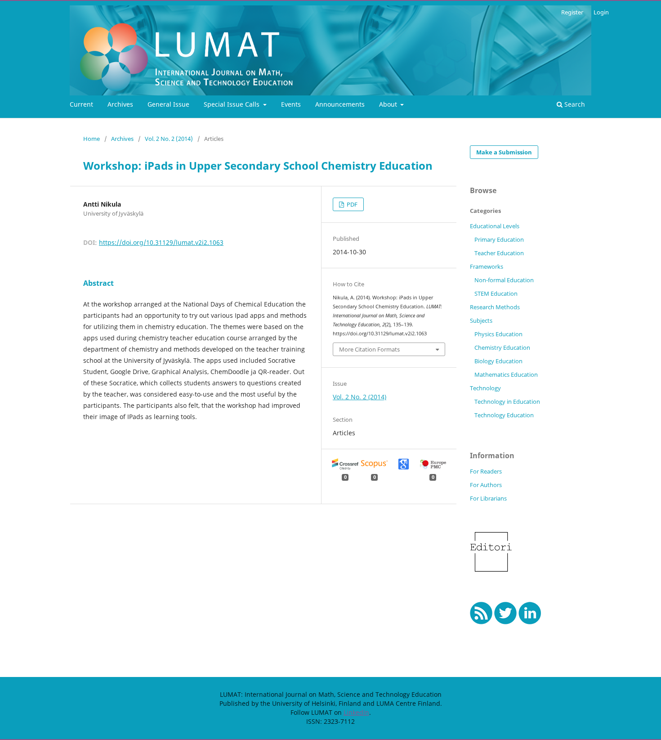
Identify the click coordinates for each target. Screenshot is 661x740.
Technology (485, 388)
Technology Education (504, 415)
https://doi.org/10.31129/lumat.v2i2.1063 (161, 242)
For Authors (486, 485)
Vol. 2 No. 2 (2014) (169, 139)
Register (572, 12)
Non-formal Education (504, 280)
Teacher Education (499, 253)
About (389, 104)
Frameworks (486, 266)
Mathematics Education (506, 374)
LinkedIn (356, 712)
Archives (120, 104)
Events (291, 104)
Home (91, 139)
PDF (351, 204)
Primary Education (499, 239)
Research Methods (495, 307)
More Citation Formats (369, 349)
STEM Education (496, 293)
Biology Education (498, 361)
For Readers (486, 471)
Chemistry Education (502, 347)
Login (601, 12)
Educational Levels (494, 226)
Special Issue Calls (232, 104)
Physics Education (498, 334)
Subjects (481, 320)
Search (574, 104)
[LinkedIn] (529, 622)
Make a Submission (504, 152)
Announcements (340, 104)
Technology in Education (507, 401)
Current (81, 104)
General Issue (168, 104)
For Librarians (488, 498)
